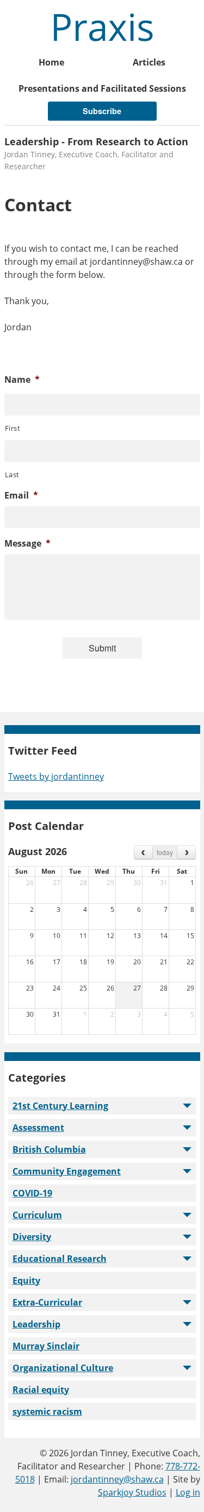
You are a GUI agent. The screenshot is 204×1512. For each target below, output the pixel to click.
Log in (188, 1492)
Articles (149, 62)
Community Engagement (67, 1171)
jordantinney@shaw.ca (117, 1479)
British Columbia (49, 1149)
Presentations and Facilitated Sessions (102, 88)
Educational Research (60, 1259)
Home (51, 62)
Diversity (32, 1237)
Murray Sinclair (46, 1346)
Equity (26, 1280)
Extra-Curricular (47, 1302)
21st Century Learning (60, 1106)
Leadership (36, 1324)
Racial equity (41, 1390)
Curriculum (37, 1215)
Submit (102, 648)
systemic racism (47, 1412)
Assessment (38, 1128)
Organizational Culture (63, 1368)
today (165, 852)
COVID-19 (32, 1193)
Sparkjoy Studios (132, 1492)
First (13, 428)
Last (12, 474)
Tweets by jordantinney (56, 776)
